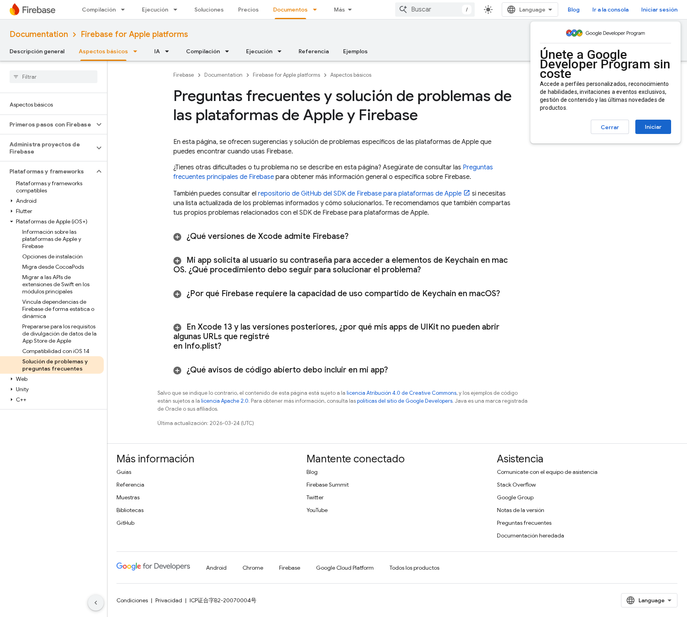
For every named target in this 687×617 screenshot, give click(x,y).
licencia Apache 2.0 (224, 401)
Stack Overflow (516, 484)
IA (157, 51)
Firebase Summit (328, 484)
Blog (574, 9)
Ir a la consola (610, 9)
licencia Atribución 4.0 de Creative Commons (401, 393)
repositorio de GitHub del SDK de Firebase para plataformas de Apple (360, 194)
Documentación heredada (530, 535)
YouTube (317, 510)
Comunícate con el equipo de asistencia (547, 471)
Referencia (314, 51)
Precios (248, 9)
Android (216, 567)
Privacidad (168, 600)
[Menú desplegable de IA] (169, 51)
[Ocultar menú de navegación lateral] (96, 603)
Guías (123, 471)
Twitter (315, 497)
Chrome (253, 567)
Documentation (39, 34)
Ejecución (155, 9)
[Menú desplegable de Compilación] (125, 9)
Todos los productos (414, 567)
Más (339, 9)
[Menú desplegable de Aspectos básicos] (137, 51)
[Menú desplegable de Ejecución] (177, 9)
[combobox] (435, 9)
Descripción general (37, 51)
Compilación (99, 9)
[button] (47, 124)
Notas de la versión (520, 510)
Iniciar (653, 126)
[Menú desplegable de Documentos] (317, 9)
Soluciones (209, 9)
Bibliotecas (130, 510)
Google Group (515, 497)
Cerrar (610, 127)
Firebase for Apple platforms (134, 34)
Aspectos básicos (103, 51)
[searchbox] (53, 76)
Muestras (128, 497)
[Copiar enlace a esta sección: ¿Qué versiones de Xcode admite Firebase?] (359, 236)
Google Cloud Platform (345, 567)
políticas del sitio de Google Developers (404, 401)
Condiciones (132, 600)
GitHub (125, 522)
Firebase (183, 75)
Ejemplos (355, 51)
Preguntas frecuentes (524, 522)
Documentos (290, 9)
